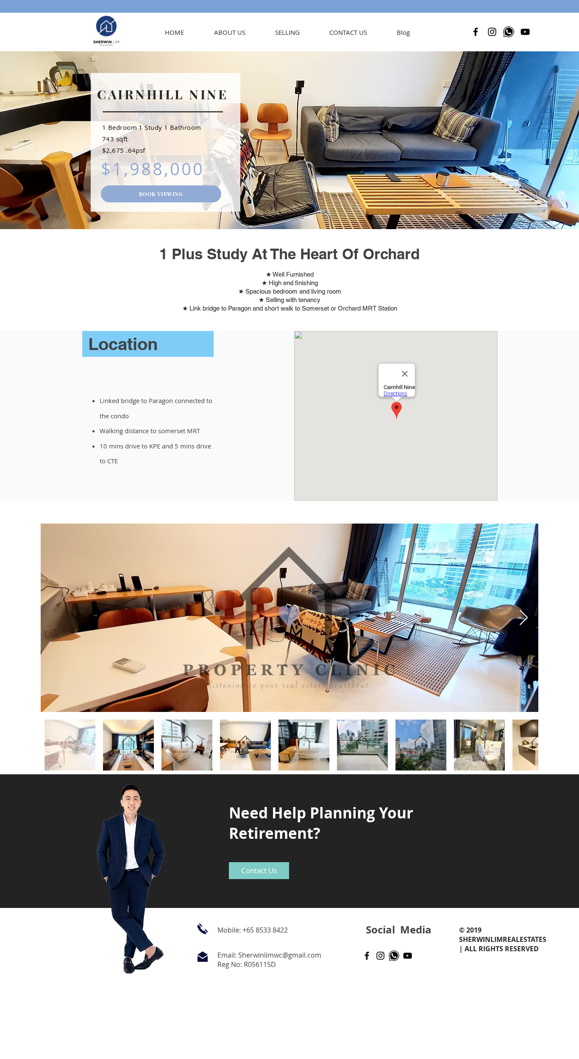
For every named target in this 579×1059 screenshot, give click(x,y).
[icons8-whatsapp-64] (508, 31)
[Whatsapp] (394, 955)
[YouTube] (525, 31)
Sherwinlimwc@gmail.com (279, 955)
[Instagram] (492, 31)
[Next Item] (524, 618)
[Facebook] (475, 31)
